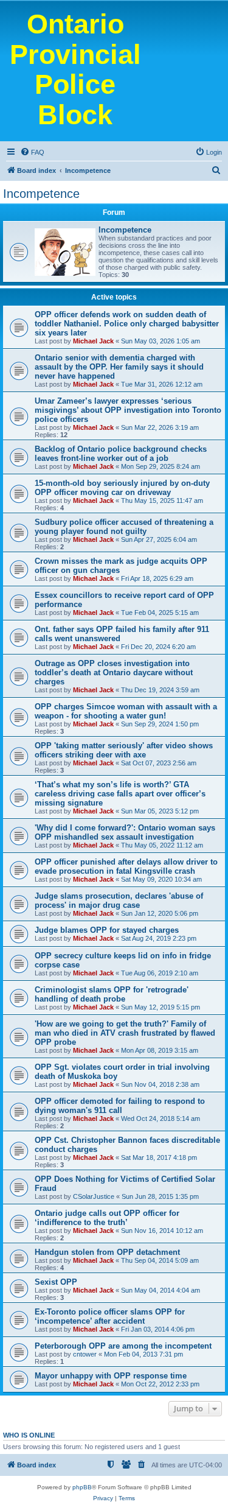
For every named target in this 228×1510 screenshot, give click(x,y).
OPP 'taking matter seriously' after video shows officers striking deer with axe (124, 750)
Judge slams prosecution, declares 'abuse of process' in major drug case (119, 900)
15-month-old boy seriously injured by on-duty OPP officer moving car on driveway (122, 488)
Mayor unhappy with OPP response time (111, 1375)
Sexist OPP (56, 1282)
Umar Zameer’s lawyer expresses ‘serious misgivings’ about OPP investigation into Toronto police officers (128, 410)
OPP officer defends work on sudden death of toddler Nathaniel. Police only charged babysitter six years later (127, 323)
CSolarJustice (93, 1196)
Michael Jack (93, 341)
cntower (85, 1354)
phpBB (82, 1487)
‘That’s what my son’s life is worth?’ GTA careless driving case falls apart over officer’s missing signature (120, 793)
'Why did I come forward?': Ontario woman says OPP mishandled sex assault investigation (125, 832)
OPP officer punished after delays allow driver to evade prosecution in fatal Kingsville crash (126, 866)
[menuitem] (32, 152)
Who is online (29, 1435)
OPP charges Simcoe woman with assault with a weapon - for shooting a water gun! (126, 711)
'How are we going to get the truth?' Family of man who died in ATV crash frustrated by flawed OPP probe (125, 1033)
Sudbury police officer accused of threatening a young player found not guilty (124, 527)
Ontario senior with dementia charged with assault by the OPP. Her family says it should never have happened (119, 367)
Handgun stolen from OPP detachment (107, 1252)
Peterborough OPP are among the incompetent (123, 1345)
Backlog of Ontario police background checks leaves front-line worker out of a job (121, 453)
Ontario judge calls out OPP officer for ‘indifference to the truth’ (107, 1218)
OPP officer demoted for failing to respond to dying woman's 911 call (120, 1106)
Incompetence (41, 193)
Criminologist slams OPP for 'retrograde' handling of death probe (111, 994)
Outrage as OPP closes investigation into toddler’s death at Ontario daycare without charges (114, 672)
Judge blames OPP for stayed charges (107, 930)
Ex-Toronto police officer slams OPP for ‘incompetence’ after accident (110, 1316)
